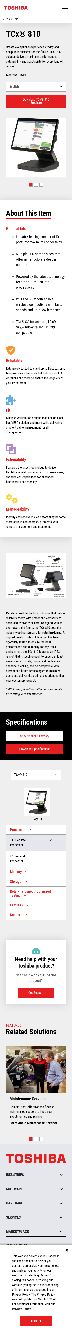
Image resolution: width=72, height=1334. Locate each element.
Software (14, 1189)
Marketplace (17, 1231)
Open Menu (65, 7)
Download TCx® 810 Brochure (36, 101)
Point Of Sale (12, 19)
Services (13, 1217)
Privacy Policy (21, 1309)
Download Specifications (34, 749)
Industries (15, 1175)
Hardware (14, 1203)
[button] (31, 185)
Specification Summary (34, 736)
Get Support (36, 993)
